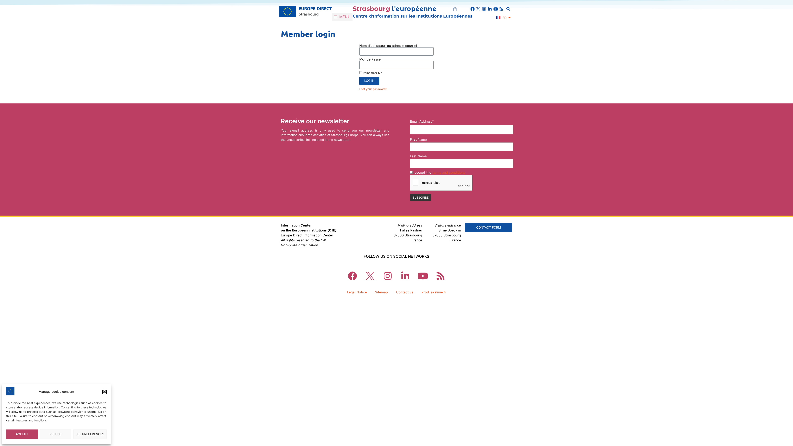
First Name (418, 139)
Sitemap (381, 292)
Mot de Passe (370, 59)
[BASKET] (455, 9)
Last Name (418, 156)
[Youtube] (496, 9)
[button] (104, 392)
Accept (22, 434)
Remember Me (372, 73)
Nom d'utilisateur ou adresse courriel (388, 45)
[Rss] (501, 9)
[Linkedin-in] (490, 9)
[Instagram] (484, 9)
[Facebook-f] (472, 9)
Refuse (56, 434)
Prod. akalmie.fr (433, 292)
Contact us (404, 292)
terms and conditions (448, 172)
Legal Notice (357, 292)
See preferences (90, 434)
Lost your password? (373, 89)
